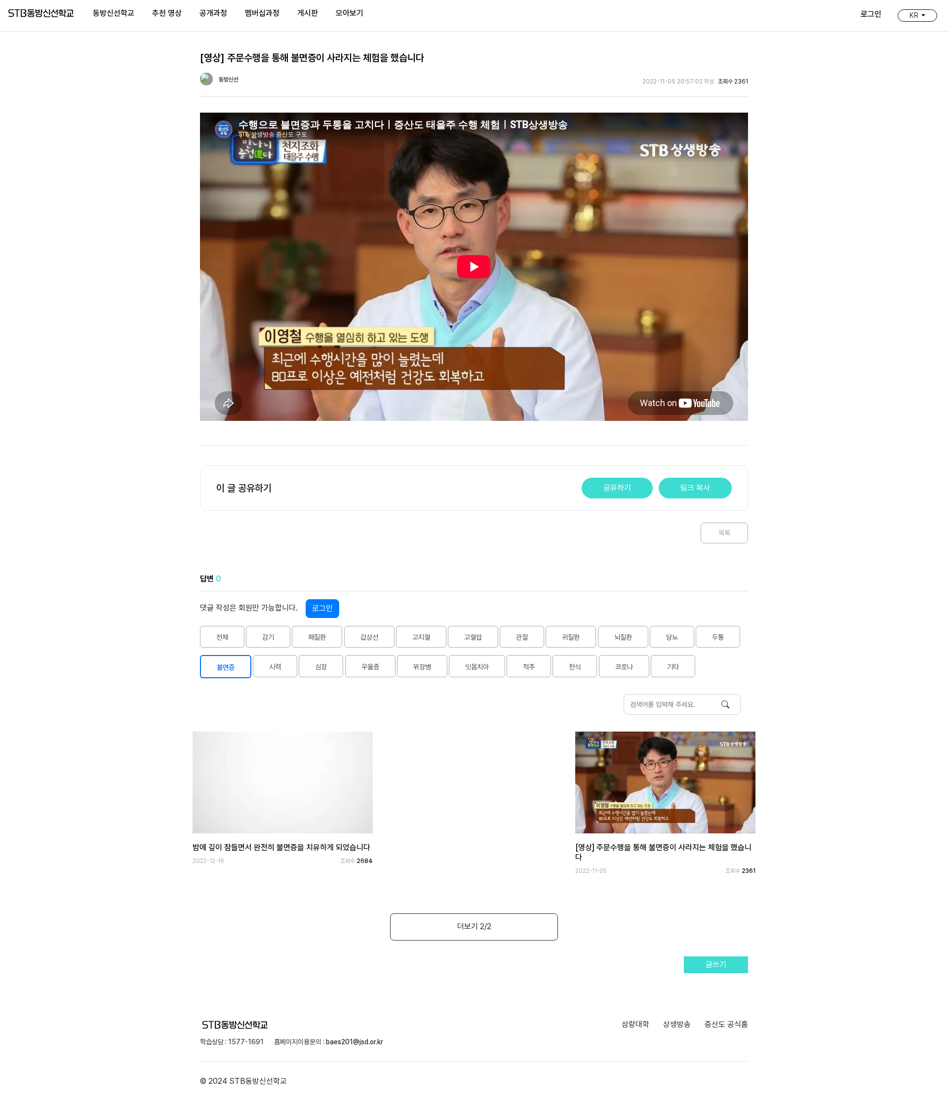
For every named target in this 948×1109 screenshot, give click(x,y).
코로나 (624, 666)
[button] (917, 15)
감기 (268, 637)
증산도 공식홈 (726, 1024)
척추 (529, 666)
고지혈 (421, 637)
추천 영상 (167, 13)
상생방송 (677, 1024)
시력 (275, 666)
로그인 (322, 608)
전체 (222, 637)
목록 (724, 533)
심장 (321, 666)
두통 (718, 637)
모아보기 (349, 13)
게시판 (307, 13)
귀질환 (571, 637)
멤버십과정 (262, 13)
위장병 (422, 666)
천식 (575, 666)
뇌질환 (623, 637)
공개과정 (213, 13)
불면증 (226, 667)
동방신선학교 (113, 13)
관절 (522, 637)
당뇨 (672, 637)
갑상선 (369, 637)
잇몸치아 (477, 666)
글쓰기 (716, 964)
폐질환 (317, 637)
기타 (673, 666)
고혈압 (473, 637)
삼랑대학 (635, 1024)
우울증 (370, 666)
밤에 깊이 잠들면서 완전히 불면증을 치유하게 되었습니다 (281, 847)
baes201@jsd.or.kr (354, 1042)
